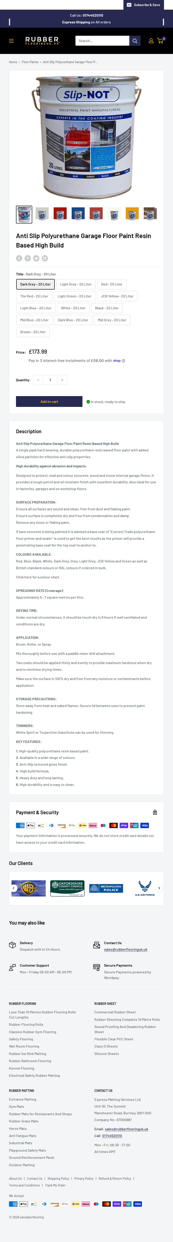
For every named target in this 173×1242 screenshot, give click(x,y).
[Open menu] (11, 41)
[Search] (135, 41)
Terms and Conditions (24, 1185)
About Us (15, 1178)
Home (13, 62)
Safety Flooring (21, 1039)
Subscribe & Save (147, 5)
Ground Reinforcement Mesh (31, 1157)
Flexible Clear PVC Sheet (113, 1039)
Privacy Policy (83, 1178)
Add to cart (49, 401)
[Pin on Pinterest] (28, 257)
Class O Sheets (106, 1046)
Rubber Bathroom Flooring (30, 1061)
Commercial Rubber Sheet (115, 1012)
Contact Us (34, 1178)
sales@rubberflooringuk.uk (125, 949)
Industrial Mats (20, 1143)
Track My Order (55, 1185)
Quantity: (23, 380)
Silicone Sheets (106, 1053)
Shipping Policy (58, 1178)
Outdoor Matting (22, 1165)
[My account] (151, 40)
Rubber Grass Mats (24, 1121)
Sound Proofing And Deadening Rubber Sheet (125, 1029)
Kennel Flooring (21, 1068)
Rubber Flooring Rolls (26, 1024)
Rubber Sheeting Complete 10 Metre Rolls (127, 1019)
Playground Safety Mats (27, 1150)
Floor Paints (30, 62)
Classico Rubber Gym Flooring (32, 1032)
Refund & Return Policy (115, 1178)
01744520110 (112, 1135)
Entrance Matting (22, 1099)
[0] (160, 40)
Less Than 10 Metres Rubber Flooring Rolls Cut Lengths (42, 1014)
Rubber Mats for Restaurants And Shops (40, 1114)
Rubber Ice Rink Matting (27, 1053)
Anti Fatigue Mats (22, 1135)
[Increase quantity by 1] (62, 380)
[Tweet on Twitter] (36, 257)
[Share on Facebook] (19, 257)
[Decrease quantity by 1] (38, 380)
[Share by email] (45, 257)
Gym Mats (16, 1106)
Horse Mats (18, 1128)
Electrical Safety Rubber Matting (34, 1075)
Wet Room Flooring (24, 1046)
